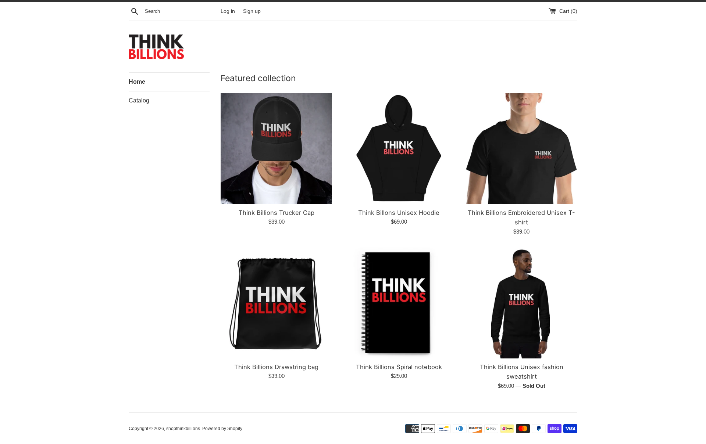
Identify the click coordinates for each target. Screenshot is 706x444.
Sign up (252, 11)
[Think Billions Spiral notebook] (398, 302)
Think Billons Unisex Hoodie (398, 212)
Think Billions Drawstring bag (276, 367)
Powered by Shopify (222, 428)
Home (137, 82)
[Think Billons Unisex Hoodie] (398, 148)
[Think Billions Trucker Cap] (276, 148)
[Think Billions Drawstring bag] (276, 302)
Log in (228, 11)
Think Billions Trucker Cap (276, 212)
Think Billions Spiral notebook (399, 367)
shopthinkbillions (183, 428)
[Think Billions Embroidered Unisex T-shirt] (521, 148)
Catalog (139, 100)
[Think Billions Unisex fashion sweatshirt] (521, 302)
